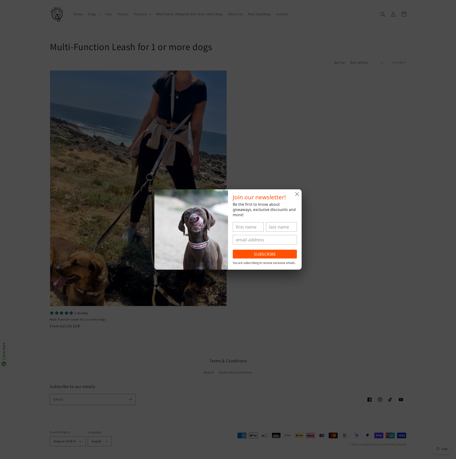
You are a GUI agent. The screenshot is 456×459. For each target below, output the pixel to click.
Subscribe (265, 254)
